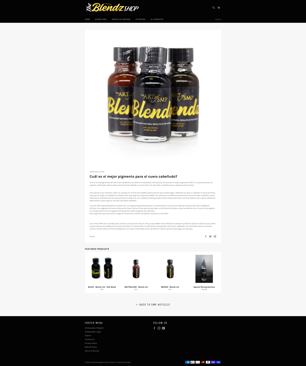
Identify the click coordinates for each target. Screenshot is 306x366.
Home (87, 19)
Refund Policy (91, 347)
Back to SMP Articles (154, 304)
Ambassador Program (94, 328)
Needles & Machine (121, 19)
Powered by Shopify (124, 362)
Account (218, 19)
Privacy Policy (91, 343)
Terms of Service (92, 351)
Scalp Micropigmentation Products (103, 362)
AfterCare (140, 19)
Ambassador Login (93, 332)
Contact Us (89, 339)
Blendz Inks (101, 19)
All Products (157, 19)
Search (88, 335)
